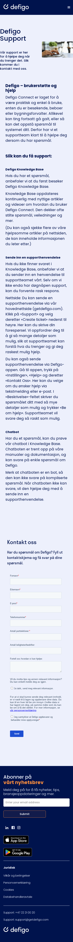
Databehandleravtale (17, 897)
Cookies (8, 890)
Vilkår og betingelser (16, 876)
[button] (69, 7)
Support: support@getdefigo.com (26, 920)
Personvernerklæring (16, 883)
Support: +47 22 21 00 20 (19, 912)
